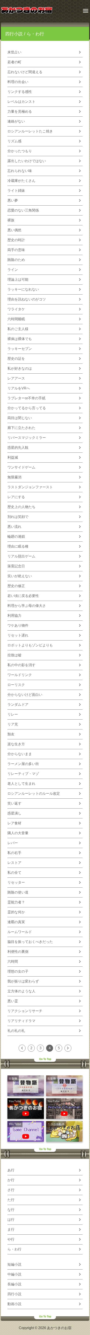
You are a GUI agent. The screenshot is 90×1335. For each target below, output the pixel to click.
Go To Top (45, 1059)
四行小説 (14, 33)
